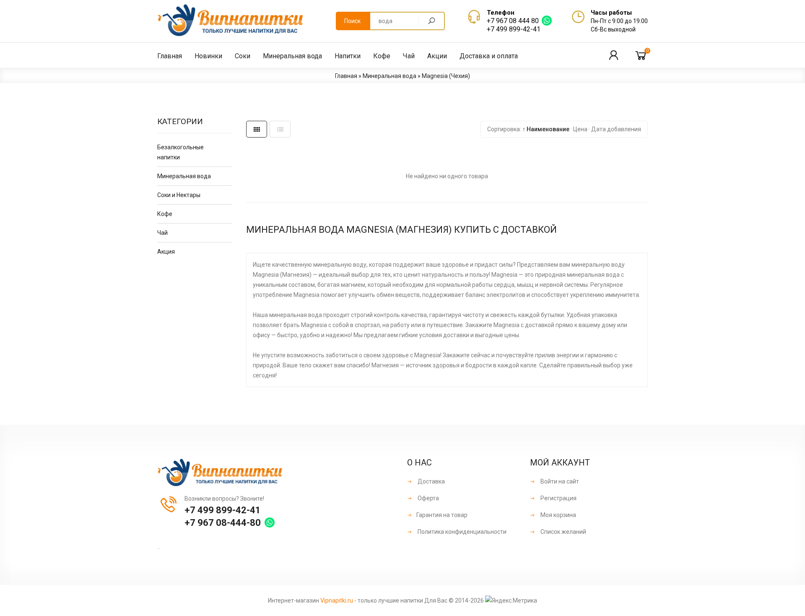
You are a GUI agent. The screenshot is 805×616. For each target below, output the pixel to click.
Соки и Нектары (178, 195)
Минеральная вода (184, 176)
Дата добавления (616, 129)
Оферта (427, 498)
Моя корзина (557, 515)
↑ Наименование (545, 129)
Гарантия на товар (441, 515)
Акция (166, 251)
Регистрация (557, 498)
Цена (580, 129)
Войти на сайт (559, 481)
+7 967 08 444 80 (513, 21)
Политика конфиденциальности (461, 531)
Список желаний (562, 531)
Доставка (430, 481)
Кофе (164, 214)
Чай (162, 232)
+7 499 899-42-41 (513, 29)
